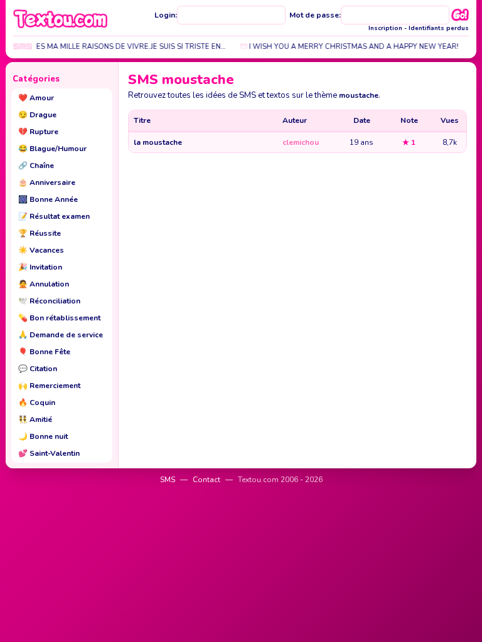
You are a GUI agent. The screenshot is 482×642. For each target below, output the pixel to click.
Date (361, 120)
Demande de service (60, 335)
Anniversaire (46, 182)
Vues (450, 120)
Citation (37, 369)
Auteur (294, 120)
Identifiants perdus (439, 28)
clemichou (300, 142)
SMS (167, 480)
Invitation (40, 267)
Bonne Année (48, 199)
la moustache (158, 142)
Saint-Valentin (49, 453)
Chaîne (36, 165)
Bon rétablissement (59, 318)
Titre (142, 120)
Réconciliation (49, 301)
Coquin (36, 402)
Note (409, 120)
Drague (37, 115)
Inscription (385, 28)
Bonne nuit (43, 436)
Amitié (35, 419)
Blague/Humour (52, 149)
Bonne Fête (44, 352)
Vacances (41, 250)
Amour (36, 98)
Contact (206, 480)
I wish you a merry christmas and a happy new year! (348, 46)
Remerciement (49, 386)
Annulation (43, 284)
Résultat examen (54, 216)
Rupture (38, 132)
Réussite (39, 233)
